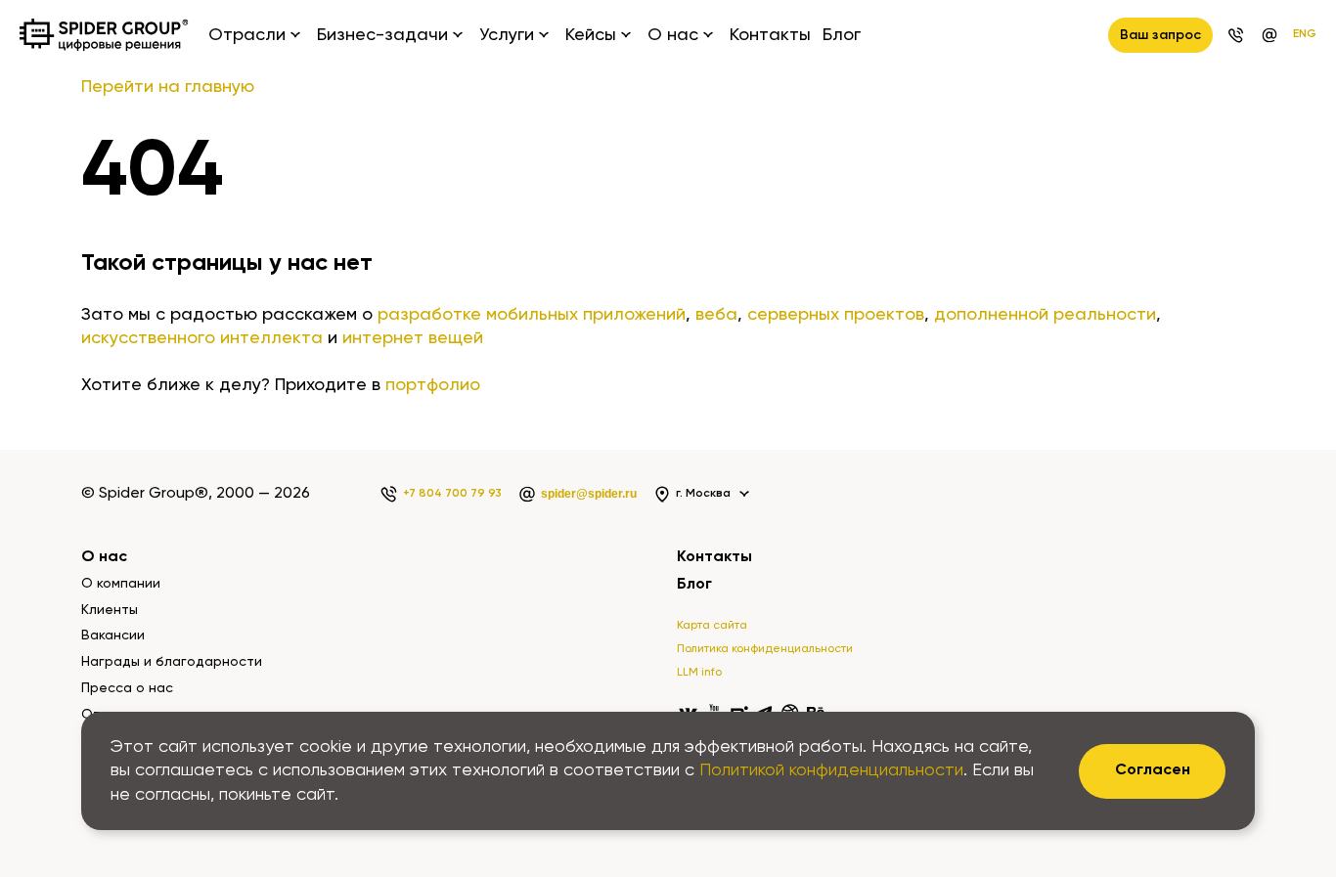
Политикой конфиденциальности (831, 770)
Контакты (770, 35)
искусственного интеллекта (202, 338)
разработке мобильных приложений (532, 315)
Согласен (1152, 770)
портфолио (432, 385)
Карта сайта (712, 626)
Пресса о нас (127, 688)
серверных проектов (835, 315)
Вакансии (113, 635)
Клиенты (109, 610)
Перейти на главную (167, 87)
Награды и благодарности (171, 662)
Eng (1304, 34)
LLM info (699, 673)
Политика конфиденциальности (765, 649)
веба (716, 315)
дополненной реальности (1045, 315)
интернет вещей (412, 338)
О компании (120, 584)
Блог (842, 35)
